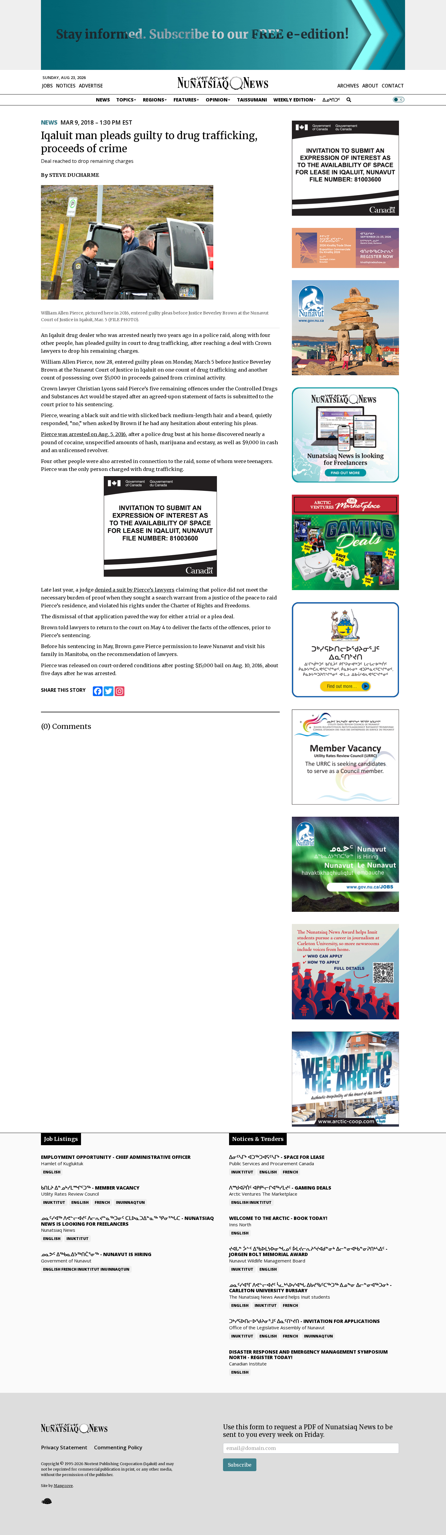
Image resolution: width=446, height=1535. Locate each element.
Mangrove (63, 1485)
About (370, 86)
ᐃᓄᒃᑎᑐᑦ (331, 100)
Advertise (91, 86)
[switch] (398, 99)
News (103, 100)
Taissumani (252, 100)
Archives (348, 86)
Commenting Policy (118, 1447)
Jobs (47, 86)
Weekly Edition (293, 100)
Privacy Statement (64, 1447)
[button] (46, 1501)
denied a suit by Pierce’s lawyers (134, 590)
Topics (124, 100)
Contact (393, 86)
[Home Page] (223, 83)
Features (185, 100)
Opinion (217, 100)
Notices (66, 86)
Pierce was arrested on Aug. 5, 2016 (83, 434)
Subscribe (240, 1465)
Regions (153, 100)
